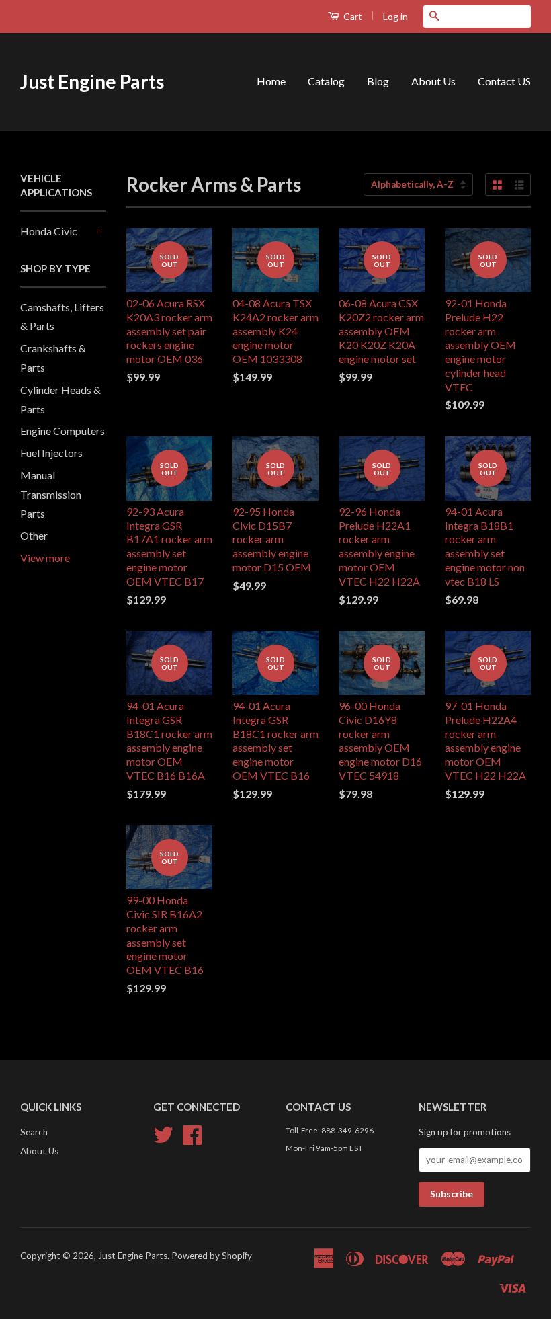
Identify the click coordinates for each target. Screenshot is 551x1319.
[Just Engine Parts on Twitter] (163, 1139)
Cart (351, 16)
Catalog (326, 81)
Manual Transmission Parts (50, 494)
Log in (395, 16)
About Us (433, 81)
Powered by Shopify (211, 1255)
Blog (378, 81)
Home (271, 81)
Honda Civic (48, 231)
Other (34, 535)
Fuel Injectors (51, 452)
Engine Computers (62, 430)
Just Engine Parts (92, 81)
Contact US (504, 81)
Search (34, 1132)
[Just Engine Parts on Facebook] (192, 1139)
